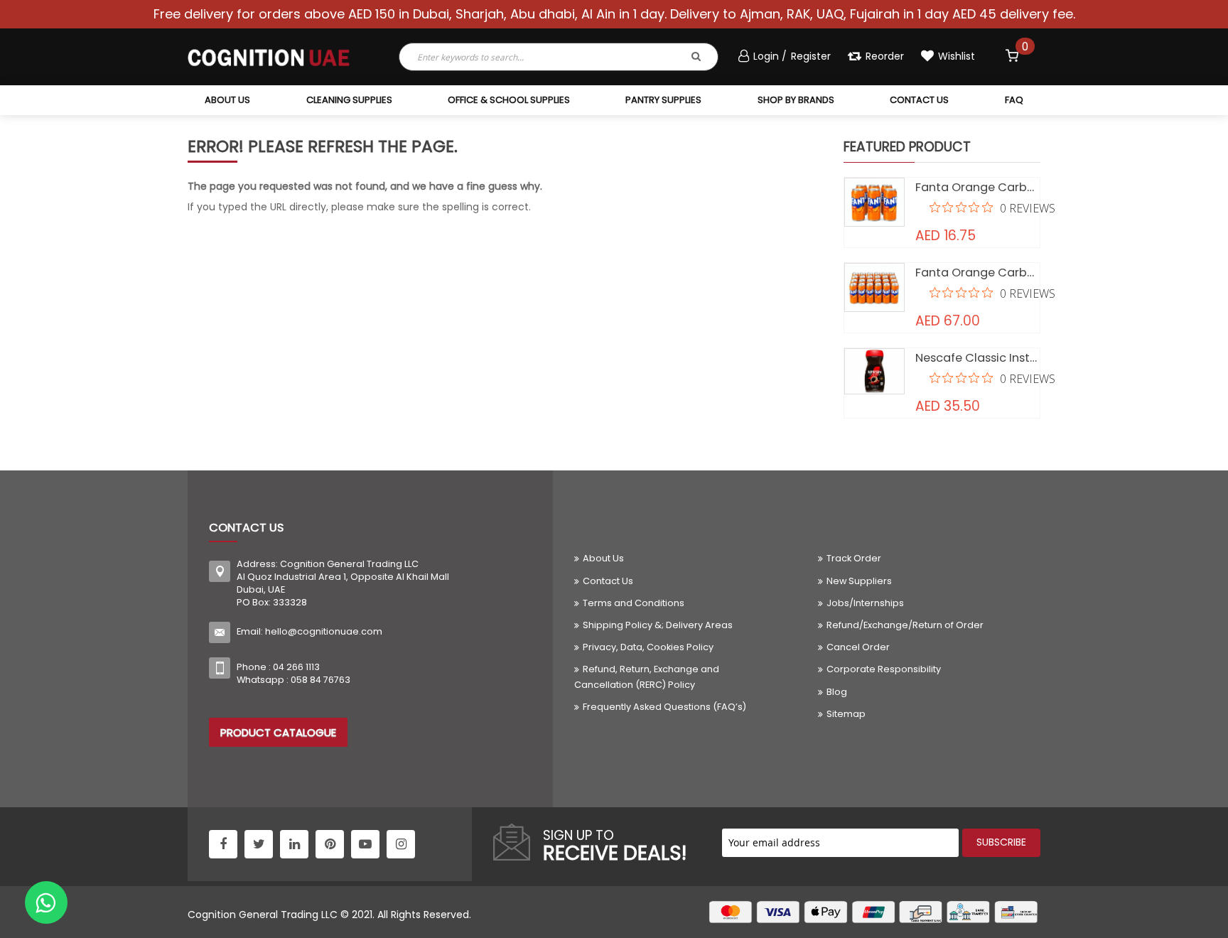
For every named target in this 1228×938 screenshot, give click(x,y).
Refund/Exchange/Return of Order (905, 625)
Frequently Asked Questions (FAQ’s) (664, 707)
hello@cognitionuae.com (323, 631)
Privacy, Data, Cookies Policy (648, 647)
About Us (603, 558)
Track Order (853, 558)
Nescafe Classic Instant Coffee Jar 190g (977, 358)
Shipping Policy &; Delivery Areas (658, 625)
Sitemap (846, 714)
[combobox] (523, 56)
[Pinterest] (330, 844)
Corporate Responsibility (883, 669)
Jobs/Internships (865, 603)
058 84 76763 (320, 680)
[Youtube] (365, 844)
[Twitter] (258, 844)
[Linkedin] (294, 844)
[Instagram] (401, 844)
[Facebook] (223, 844)
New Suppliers (859, 581)
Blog (836, 692)
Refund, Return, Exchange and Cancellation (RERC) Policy (646, 676)
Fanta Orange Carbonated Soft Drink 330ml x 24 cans (977, 272)
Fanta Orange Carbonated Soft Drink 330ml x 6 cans (977, 187)
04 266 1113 (296, 667)
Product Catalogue (278, 732)
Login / (771, 56)
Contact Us (608, 581)
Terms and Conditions (633, 603)
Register (811, 56)
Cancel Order (858, 647)
